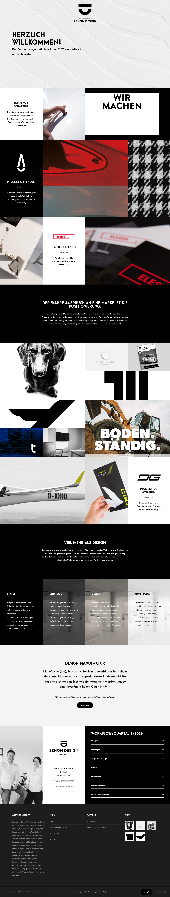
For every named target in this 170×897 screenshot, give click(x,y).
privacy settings (101, 892)
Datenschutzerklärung (59, 827)
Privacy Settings (160, 892)
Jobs (52, 821)
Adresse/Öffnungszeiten (96, 827)
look (19, 187)
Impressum (54, 833)
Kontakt (53, 839)
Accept (146, 892)
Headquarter (92, 821)
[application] (122, 114)
